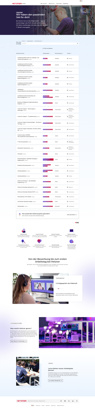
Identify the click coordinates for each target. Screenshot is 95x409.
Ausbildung (65, 3)
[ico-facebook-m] (77, 401)
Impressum (48, 405)
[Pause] (14, 302)
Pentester (22, 154)
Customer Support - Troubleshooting (29, 116)
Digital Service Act (60, 405)
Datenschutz (53, 405)
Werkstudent (23, 206)
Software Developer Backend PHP (28, 192)
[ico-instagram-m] (61, 401)
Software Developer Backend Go (27, 187)
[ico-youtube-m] (65, 401)
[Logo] (21, 401)
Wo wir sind (58, 3)
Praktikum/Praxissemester (26, 165)
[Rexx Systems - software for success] (77, 223)
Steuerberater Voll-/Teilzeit (26, 196)
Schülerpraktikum (24, 171)
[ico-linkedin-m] (73, 401)
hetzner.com (38, 405)
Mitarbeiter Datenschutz (25, 148)
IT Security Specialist (24, 141)
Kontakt (43, 405)
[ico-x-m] (69, 401)
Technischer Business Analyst (27, 201)
